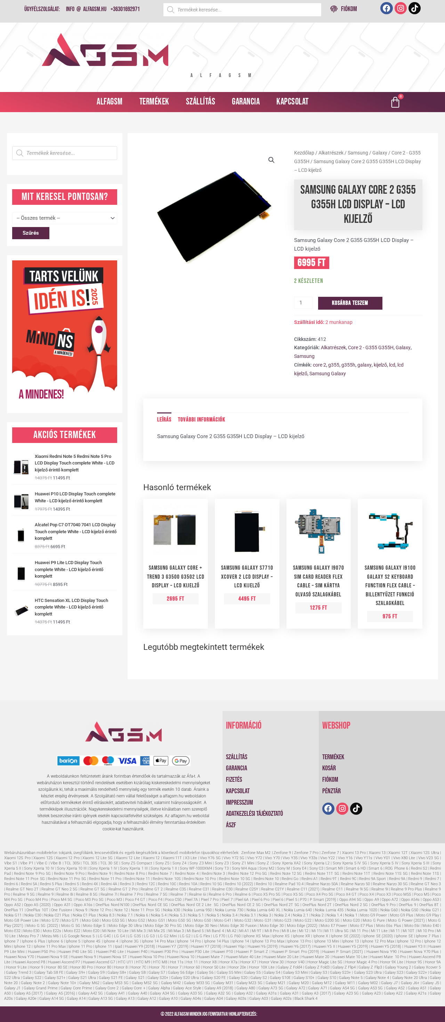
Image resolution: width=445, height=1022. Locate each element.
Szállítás (201, 102)
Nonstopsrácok (271, 1014)
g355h (348, 365)
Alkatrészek (330, 153)
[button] (271, 160)
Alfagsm (110, 102)
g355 (333, 365)
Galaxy (379, 153)
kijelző (380, 365)
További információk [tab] (201, 419)
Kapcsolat (292, 102)
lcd (392, 365)
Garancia (246, 102)
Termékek (154, 102)
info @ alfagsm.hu (86, 9)
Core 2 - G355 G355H (371, 347)
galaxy (364, 365)
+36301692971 (125, 9)
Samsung (358, 153)
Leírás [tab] (164, 419)
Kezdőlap (304, 153)
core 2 (319, 365)
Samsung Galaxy (327, 373)
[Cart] (395, 102)
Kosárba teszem (350, 303)
